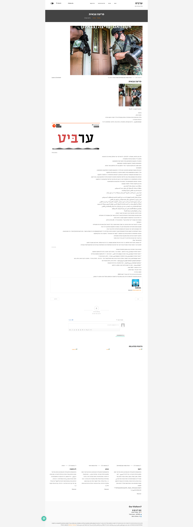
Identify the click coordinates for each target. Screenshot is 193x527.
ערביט (138, 3)
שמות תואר (91, 465)
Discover (139, 493)
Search (59, 3)
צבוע (107, 469)
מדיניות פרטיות (101, 3)
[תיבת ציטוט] (83, 330)
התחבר (70, 320)
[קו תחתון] (74, 330)
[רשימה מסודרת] (78, 330)
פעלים (130, 77)
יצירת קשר (92, 3)
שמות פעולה (115, 77)
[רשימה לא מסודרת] (81, 330)
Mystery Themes (72, 525)
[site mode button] (52, 3)
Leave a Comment (56, 77)
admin (110, 77)
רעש (139, 469)
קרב (138, 299)
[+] (91, 329)
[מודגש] (70, 330)
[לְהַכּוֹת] (76, 330)
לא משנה (73, 469)
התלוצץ (55, 299)
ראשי (115, 3)
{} (88, 329)
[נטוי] (72, 330)
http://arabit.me (137, 290)
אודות (109, 3)
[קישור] (87, 330)
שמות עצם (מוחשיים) (123, 77)
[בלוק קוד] (85, 330)
